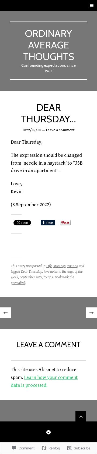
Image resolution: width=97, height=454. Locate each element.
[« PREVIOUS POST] (5, 312)
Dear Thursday (31, 271)
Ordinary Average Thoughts (48, 44)
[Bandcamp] (48, 432)
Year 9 (48, 277)
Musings (59, 266)
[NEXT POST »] (91, 312)
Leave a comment (60, 130)
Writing (72, 266)
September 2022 (31, 277)
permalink (18, 283)
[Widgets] (80, 416)
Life (49, 266)
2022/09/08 (31, 130)
